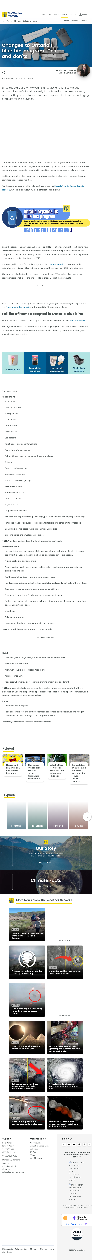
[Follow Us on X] (89, 1145)
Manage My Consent (11, 1160)
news (9, 21)
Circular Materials (57, 264)
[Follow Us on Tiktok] (79, 1145)
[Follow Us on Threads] (84, 1145)
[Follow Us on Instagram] (69, 1145)
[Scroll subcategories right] (87, 816)
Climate (17, 21)
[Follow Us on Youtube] (74, 1145)
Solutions (27, 21)
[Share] (3, 72)
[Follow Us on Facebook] (63, 1145)
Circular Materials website (18, 307)
